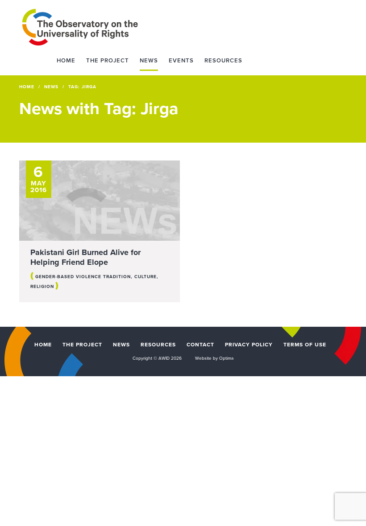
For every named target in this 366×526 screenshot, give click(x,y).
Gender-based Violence (68, 276)
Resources (223, 60)
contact (200, 344)
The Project (107, 60)
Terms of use (304, 344)
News (149, 60)
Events (181, 60)
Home (66, 60)
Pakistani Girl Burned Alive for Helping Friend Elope (85, 257)
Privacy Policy (249, 344)
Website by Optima (214, 358)
